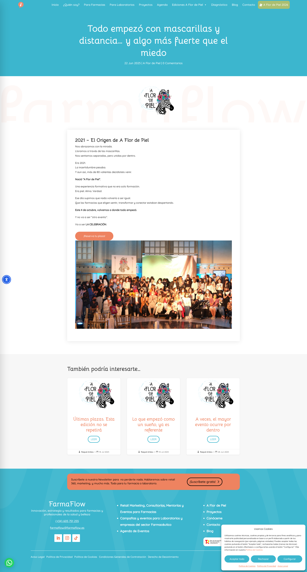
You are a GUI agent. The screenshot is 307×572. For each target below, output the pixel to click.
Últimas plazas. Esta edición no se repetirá (94, 416)
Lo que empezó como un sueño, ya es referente (153, 416)
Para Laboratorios (122, 5)
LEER (94, 439)
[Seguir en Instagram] (67, 538)
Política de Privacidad (266, 566)
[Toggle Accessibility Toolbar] (6, 279)
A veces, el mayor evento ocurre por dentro (213, 416)
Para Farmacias (94, 5)
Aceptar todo (237, 558)
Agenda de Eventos (134, 531)
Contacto (248, 5)
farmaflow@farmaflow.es (67, 528)
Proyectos (146, 5)
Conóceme (214, 518)
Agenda (162, 5)
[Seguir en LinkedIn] (58, 538)
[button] (9, 563)
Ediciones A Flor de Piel (187, 5)
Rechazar (263, 558)
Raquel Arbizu (87, 452)
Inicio (55, 5)
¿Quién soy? (71, 5)
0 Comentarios (173, 63)
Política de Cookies (254, 550)
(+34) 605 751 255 (67, 521)
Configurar (290, 558)
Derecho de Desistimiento (163, 556)
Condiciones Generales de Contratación (122, 556)
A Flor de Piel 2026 (275, 5)
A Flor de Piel (151, 63)
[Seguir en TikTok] (76, 538)
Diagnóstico (219, 5)
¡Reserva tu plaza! (94, 236)
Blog (235, 5)
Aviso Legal (283, 566)
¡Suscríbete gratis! (203, 482)
